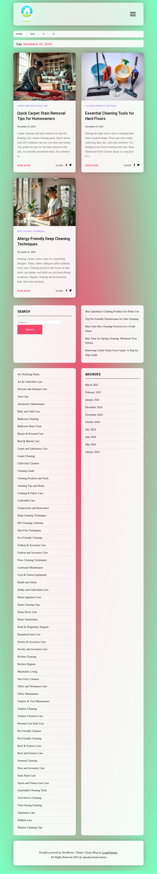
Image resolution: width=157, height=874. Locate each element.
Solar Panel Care (26, 775)
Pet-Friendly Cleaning (29, 738)
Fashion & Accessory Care (31, 545)
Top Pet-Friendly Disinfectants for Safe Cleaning (111, 319)
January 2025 (92, 399)
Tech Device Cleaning (29, 797)
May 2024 (90, 444)
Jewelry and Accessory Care (32, 649)
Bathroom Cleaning (27, 419)
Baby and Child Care (28, 411)
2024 (32, 34)
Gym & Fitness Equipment (32, 574)
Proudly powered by (56, 852)
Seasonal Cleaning (27, 760)
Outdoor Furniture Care (30, 716)
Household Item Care (28, 634)
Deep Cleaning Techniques (31, 231)
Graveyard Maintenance (30, 567)
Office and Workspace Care (32, 686)
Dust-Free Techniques (29, 530)
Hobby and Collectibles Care (32, 589)
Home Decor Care (27, 612)
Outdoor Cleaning (27, 708)
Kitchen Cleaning (26, 656)
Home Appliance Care (29, 597)
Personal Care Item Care (30, 723)
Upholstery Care (26, 812)
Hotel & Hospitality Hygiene (33, 627)
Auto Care (23, 396)
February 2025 (93, 392)
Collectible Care (26, 500)
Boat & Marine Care (28, 441)
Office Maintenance (28, 693)
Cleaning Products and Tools (101, 106)
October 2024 (92, 422)
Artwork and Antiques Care (32, 389)
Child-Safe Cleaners (28, 463)
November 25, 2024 (26, 126)
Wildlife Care (24, 820)
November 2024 (94, 414)
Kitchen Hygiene (26, 664)
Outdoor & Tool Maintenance (33, 701)
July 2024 (90, 429)
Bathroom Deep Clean (29, 426)
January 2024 (92, 452)
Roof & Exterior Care (29, 746)
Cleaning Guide (25, 470)
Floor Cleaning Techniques (32, 560)
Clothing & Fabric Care (30, 493)
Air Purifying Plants (28, 374)
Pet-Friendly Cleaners (29, 731)
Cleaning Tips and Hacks (30, 485)
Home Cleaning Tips (28, 604)
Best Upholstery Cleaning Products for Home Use (112, 311)
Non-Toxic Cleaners (28, 679)
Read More (23, 165)
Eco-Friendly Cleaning (29, 537)
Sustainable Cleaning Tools (32, 790)
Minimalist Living (27, 671)
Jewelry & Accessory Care (31, 642)
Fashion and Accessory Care (32, 552)
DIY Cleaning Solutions (30, 523)
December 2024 (93, 407)
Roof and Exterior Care (30, 753)
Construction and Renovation (33, 508)
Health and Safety (27, 582)
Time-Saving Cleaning (29, 805)
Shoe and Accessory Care (31, 768)
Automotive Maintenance (31, 404)
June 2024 (90, 437)
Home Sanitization (27, 619)
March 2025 (91, 384)
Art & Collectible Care (29, 381)
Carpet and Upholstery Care (32, 106)
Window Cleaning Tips (29, 827)
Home (19, 34)
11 (44, 34)
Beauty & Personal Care (30, 433)
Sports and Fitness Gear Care (33, 783)
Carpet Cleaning (26, 456)
